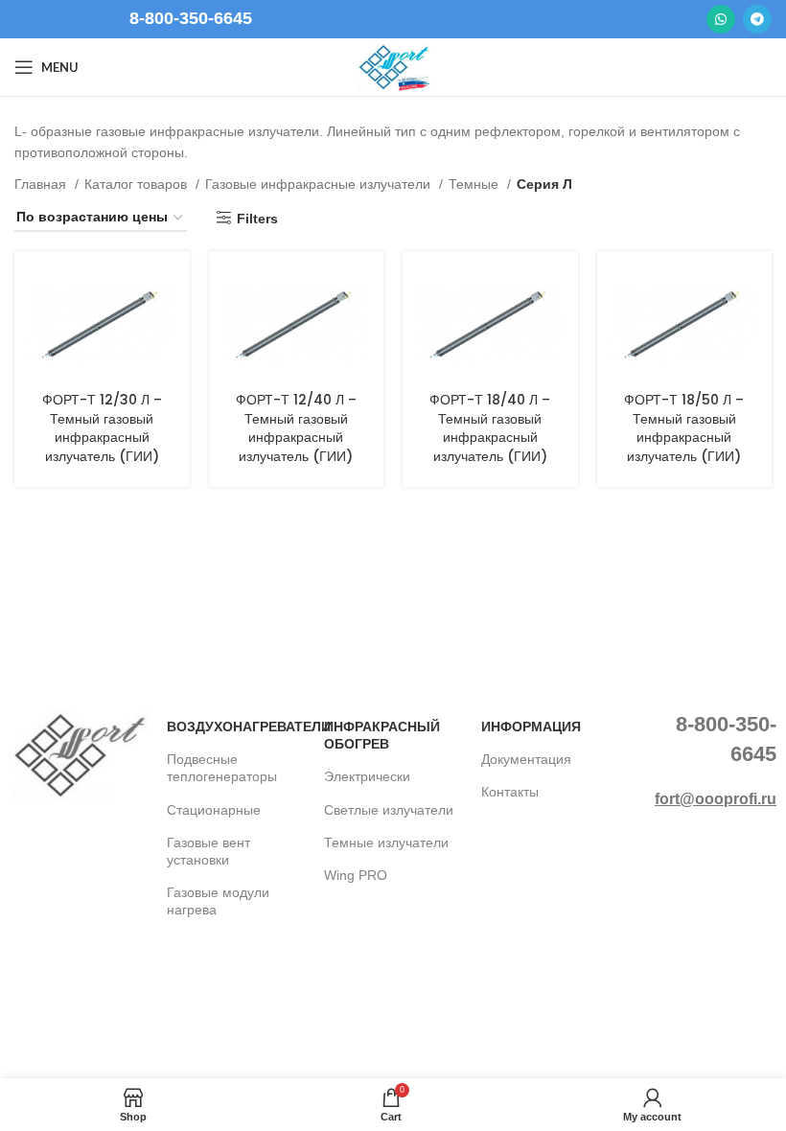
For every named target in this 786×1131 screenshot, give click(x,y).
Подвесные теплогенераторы (222, 767)
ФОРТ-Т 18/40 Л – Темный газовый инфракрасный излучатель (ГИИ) (489, 428)
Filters (257, 218)
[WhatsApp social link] (720, 19)
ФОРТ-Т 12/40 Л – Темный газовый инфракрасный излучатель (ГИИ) (296, 428)
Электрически (367, 776)
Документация (526, 759)
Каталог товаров (137, 184)
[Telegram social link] (757, 19)
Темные (475, 184)
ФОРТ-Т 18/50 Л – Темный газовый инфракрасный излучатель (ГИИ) (684, 428)
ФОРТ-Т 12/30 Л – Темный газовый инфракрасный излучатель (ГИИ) (102, 428)
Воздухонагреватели (236, 726)
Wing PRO (355, 875)
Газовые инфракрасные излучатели (319, 184)
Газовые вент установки (208, 851)
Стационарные (214, 810)
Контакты (510, 791)
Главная (42, 184)
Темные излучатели (386, 842)
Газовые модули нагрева (218, 901)
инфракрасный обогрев (382, 735)
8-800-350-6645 (190, 18)
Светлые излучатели (388, 810)
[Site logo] (393, 66)
